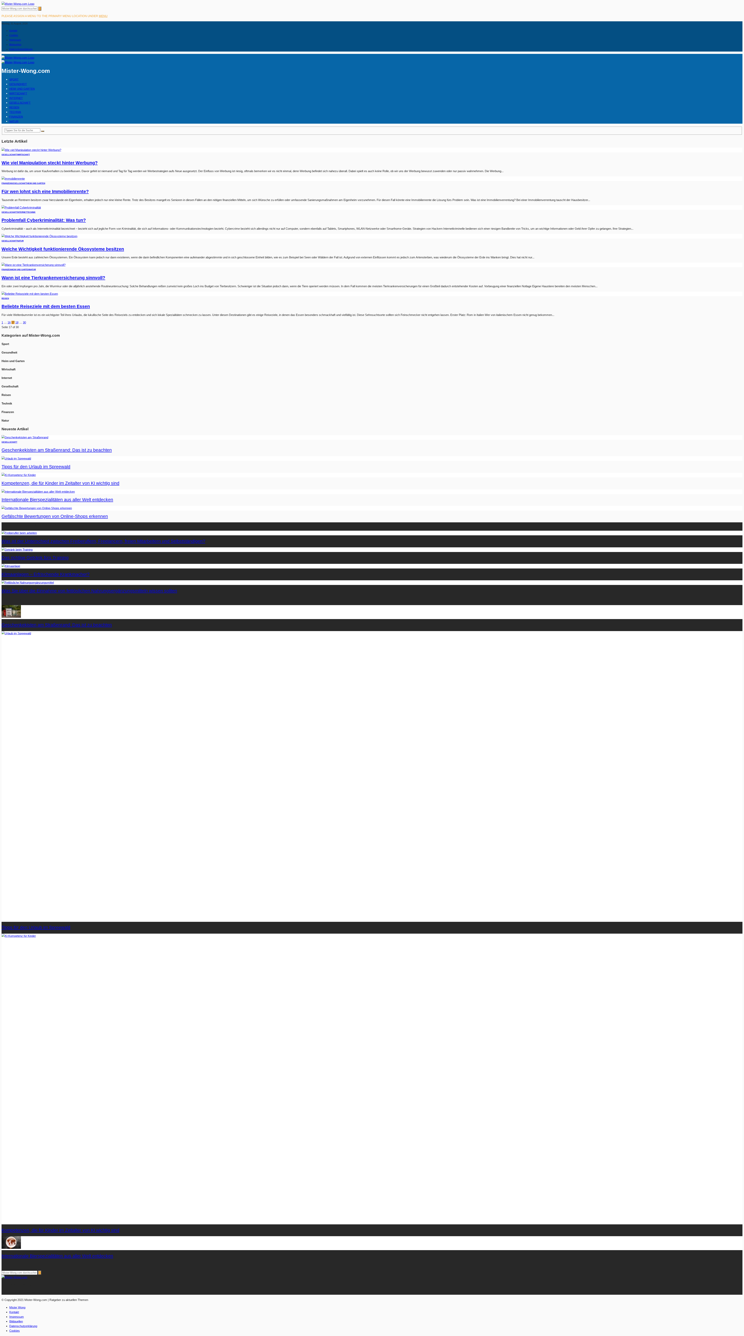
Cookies (13, 35)
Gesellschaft (20, 102)
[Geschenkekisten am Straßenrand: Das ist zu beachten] (25, 437)
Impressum (15, 40)
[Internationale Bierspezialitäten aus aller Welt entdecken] (38, 491)
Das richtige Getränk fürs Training (35, 557)
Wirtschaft (18, 93)
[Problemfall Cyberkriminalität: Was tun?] (21, 207)
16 (9, 322)
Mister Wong (17, 1307)
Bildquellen (15, 44)
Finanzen (16, 116)
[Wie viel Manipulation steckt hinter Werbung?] (31, 150)
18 (16, 322)
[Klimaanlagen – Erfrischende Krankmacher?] (11, 566)
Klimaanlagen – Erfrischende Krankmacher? (46, 574)
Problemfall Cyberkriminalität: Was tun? (44, 220)
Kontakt (13, 30)
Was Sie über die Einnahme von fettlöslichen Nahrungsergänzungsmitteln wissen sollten (89, 590)
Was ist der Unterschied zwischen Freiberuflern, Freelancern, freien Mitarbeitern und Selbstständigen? (103, 541)
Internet (16, 98)
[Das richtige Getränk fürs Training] (17, 549)
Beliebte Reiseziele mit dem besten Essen (46, 306)
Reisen (14, 107)
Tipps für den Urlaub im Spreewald (36, 466)
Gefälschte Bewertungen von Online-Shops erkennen (55, 516)
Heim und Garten (22, 88)
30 (24, 322)
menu (103, 16)
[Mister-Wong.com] (18, 3)
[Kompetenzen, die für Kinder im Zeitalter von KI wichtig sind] (19, 475)
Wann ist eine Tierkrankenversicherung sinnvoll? (53, 277)
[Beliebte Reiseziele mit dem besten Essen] (30, 293)
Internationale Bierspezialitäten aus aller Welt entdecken (57, 499)
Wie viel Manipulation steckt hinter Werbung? (50, 162)
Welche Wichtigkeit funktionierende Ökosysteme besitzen (63, 249)
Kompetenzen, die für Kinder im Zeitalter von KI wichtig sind (60, 483)
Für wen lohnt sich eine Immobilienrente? (45, 191)
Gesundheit (18, 84)
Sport (14, 79)
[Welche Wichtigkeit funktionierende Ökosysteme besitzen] (39, 236)
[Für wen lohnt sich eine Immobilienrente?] (13, 178)
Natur (13, 121)
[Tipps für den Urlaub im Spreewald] (16, 458)
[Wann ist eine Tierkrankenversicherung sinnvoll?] (33, 265)
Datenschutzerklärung (21, 49)
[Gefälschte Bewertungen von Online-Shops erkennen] (37, 508)
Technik (15, 112)
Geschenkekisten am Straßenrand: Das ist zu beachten (57, 450)
